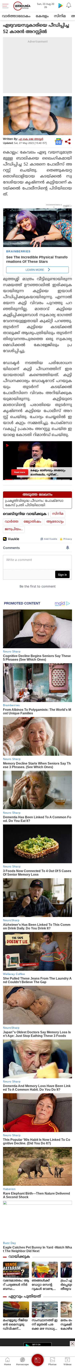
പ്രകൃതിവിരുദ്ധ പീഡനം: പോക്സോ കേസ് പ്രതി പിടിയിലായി (34, 503)
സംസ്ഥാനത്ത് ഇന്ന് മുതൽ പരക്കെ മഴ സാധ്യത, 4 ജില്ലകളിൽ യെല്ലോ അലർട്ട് (45, 1324)
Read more (19, 472)
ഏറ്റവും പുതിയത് (25, 1296)
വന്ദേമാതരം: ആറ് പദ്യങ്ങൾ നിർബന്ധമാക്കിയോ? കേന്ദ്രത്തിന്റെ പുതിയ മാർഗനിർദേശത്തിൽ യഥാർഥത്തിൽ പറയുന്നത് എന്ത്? (16, 1285)
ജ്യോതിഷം (32, 522)
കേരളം (42, 16)
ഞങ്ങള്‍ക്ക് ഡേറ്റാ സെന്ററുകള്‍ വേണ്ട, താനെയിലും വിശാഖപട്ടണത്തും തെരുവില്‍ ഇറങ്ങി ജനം (44, 1285)
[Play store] (61, 5)
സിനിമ (60, 16)
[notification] (69, 5)
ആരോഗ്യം (55, 522)
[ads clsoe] (72, 1343)
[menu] (6, 6)
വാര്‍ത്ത (11, 522)
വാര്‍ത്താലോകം (16, 16)
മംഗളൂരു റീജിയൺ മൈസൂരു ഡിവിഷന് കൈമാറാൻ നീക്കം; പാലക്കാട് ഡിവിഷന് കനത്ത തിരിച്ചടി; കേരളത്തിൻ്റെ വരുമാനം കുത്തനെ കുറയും (15, 1324)
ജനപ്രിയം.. (14, 529)
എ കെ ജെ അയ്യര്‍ (31, 139)
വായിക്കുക (19, 1256)
